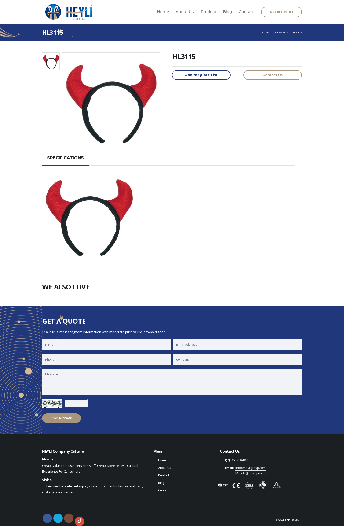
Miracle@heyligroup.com (252, 473)
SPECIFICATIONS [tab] (65, 157)
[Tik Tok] (79, 521)
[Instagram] (68, 518)
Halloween (281, 32)
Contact (246, 12)
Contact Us (273, 75)
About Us (185, 12)
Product (208, 12)
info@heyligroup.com (250, 468)
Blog (227, 12)
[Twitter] (58, 518)
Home (163, 12)
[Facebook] (47, 518)
